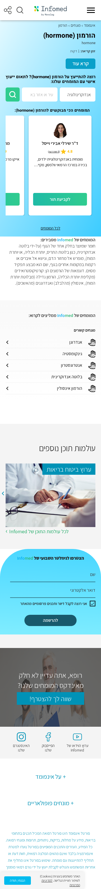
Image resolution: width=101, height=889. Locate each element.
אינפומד (89, 25)
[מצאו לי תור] (13, 94)
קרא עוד (80, 63)
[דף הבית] (50, 10)
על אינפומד (48, 776)
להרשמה (50, 620)
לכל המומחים (50, 228)
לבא (3, 493)
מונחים (76, 25)
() (54, 151)
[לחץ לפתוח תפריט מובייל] (91, 10)
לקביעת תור (60, 199)
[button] (20, 10)
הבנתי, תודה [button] (17, 880)
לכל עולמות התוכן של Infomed (39, 531)
